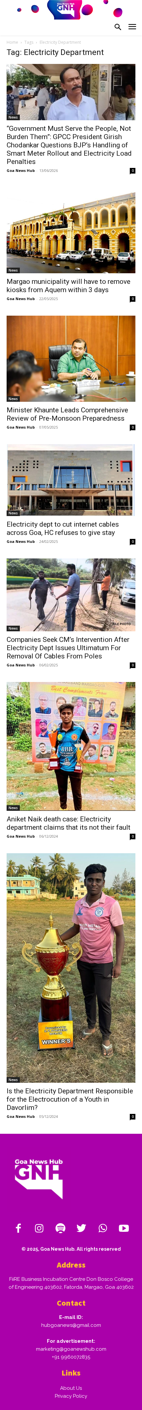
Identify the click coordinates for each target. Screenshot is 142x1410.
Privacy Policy (71, 1396)
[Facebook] (18, 1229)
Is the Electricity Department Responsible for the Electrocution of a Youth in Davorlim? (70, 1099)
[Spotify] (60, 1229)
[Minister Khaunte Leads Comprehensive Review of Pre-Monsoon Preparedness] (71, 359)
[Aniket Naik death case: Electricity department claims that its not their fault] (71, 746)
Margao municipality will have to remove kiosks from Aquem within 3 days (68, 286)
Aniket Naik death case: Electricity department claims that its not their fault (68, 823)
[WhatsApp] (103, 1229)
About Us (71, 1388)
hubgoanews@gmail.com (71, 1325)
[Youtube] (124, 1229)
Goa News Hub (21, 170)
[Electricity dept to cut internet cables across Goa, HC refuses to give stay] (71, 480)
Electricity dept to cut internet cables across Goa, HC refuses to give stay (63, 528)
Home (12, 42)
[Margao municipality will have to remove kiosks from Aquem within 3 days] (71, 230)
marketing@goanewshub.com (71, 1349)
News (13, 117)
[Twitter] (81, 1229)
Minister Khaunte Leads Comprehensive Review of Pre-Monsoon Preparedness (67, 414)
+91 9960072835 (71, 1357)
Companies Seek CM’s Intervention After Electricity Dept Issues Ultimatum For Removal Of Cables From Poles (68, 648)
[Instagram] (39, 1229)
